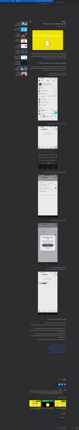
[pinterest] (13, 1)
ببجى (41, 3)
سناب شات (63, 21)
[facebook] (18, 1)
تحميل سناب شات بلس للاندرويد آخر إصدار (57, 352)
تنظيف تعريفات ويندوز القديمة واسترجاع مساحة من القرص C (17, 74)
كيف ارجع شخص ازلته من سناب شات (47, 409)
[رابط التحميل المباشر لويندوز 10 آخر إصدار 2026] (24, 68)
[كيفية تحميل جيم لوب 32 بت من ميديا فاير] (24, 29)
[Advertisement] (39, 13)
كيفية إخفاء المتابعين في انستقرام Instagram (17, 46)
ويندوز (49, 3)
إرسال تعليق (62, 417)
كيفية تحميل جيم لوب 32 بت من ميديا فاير (17, 30)
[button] (62, 384)
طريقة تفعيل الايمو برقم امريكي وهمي (57, 350)
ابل (39, 3)
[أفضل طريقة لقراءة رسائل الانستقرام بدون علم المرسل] (24, 57)
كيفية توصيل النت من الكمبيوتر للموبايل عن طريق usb (17, 52)
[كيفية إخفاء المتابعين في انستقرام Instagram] (24, 46)
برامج (44, 3)
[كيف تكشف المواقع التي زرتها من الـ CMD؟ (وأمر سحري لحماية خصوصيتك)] (24, 63)
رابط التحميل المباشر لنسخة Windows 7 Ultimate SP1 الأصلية (17, 24)
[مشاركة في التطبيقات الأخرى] (54, 384)
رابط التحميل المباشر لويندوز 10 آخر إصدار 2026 (17, 68)
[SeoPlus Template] (65, 428)
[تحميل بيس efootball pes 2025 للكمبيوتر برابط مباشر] (24, 35)
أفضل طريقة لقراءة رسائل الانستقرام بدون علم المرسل (17, 57)
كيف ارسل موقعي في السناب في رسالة (61, 409)
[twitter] (15, 1)
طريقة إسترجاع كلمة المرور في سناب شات (35, 409)
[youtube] (17, 1)
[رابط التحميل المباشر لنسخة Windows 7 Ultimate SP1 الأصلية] (24, 24)
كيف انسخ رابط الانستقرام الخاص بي (17, 41)
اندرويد (47, 3)
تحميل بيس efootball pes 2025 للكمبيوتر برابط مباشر (17, 35)
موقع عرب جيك (59, 2)
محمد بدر (62, 26)
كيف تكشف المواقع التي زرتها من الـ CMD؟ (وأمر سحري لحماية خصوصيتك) (17, 63)
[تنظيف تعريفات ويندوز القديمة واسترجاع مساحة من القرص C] (24, 74)
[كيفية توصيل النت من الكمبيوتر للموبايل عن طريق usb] (24, 52)
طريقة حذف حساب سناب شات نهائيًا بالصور (57, 348)
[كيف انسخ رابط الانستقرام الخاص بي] (24, 41)
